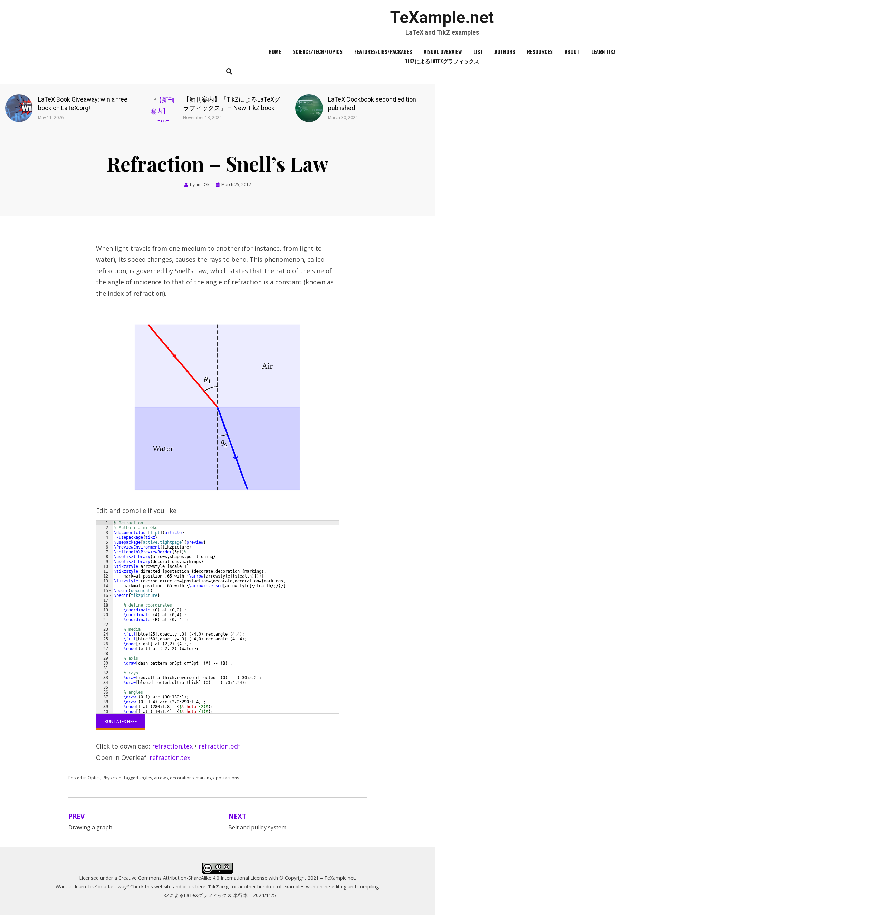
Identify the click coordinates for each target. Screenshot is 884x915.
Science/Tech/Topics (318, 51)
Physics (110, 778)
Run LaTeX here (121, 721)
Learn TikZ (603, 51)
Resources (540, 51)
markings (205, 778)
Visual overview (443, 51)
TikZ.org (218, 886)
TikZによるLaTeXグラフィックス (442, 61)
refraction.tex (172, 746)
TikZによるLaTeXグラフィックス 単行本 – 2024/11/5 (218, 895)
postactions (227, 778)
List (478, 51)
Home (275, 51)
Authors (504, 51)
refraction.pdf (219, 746)
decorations (182, 778)
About (572, 51)
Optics (94, 778)
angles (145, 778)
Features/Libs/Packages (383, 51)
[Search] (227, 71)
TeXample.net (442, 17)
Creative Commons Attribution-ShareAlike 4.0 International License (192, 878)
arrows (161, 778)
